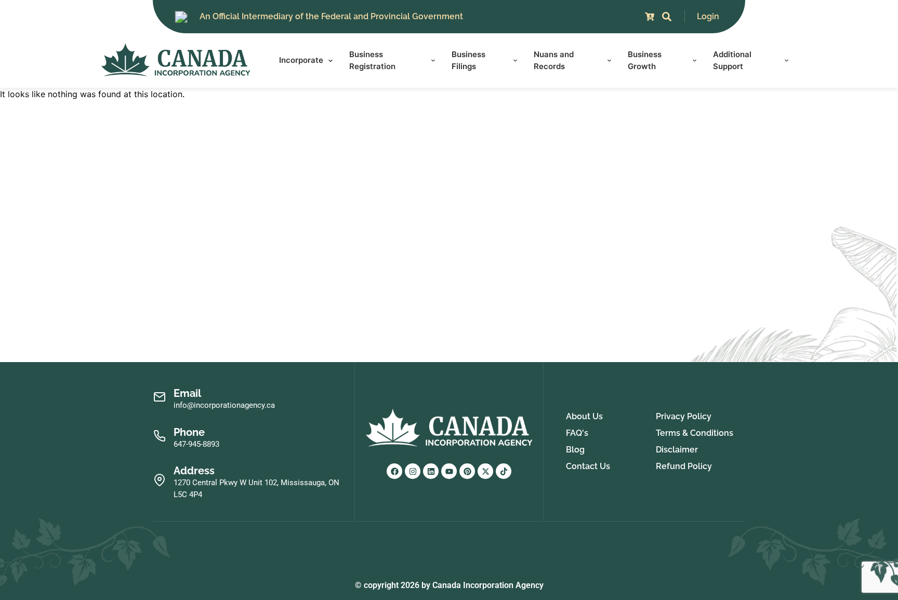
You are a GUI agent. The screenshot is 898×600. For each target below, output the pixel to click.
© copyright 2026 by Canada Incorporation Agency (449, 585)
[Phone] (159, 436)
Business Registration (372, 60)
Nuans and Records (554, 60)
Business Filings (468, 60)
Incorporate (301, 60)
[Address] (159, 480)
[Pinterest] (467, 471)
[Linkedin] (431, 471)
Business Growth (645, 60)
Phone (189, 432)
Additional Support (732, 60)
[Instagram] (412, 471)
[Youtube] (449, 471)
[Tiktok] (503, 471)
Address (194, 470)
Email (187, 393)
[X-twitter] (485, 471)
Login (708, 16)
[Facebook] (394, 471)
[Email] (159, 397)
